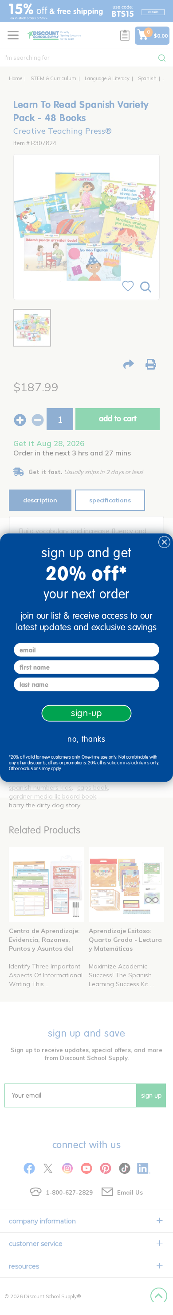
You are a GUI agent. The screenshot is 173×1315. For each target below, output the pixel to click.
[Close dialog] (164, 542)
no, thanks (86, 739)
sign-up (86, 713)
